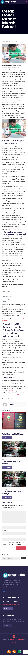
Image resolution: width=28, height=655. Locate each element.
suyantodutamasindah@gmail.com (14, 394)
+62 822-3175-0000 (10, 602)
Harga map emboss (14, 229)
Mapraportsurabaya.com (16, 639)
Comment (5, 510)
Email (4, 531)
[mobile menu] (26, 2)
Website (4, 537)
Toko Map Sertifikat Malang (13, 434)
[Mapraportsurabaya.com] (8, 2)
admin (11, 41)
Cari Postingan (6, 555)
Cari (23, 558)
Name (4, 525)
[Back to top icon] (14, 636)
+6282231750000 (12, 390)
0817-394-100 (20, 392)
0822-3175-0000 (11, 392)
